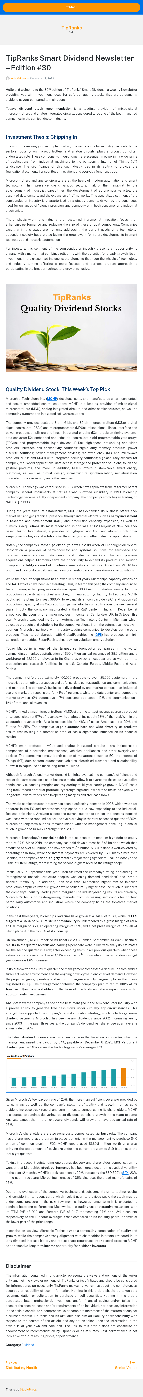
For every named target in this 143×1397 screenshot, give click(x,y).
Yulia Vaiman (19, 78)
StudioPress (28, 1389)
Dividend (27, 1345)
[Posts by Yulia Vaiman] (8, 78)
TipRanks (71, 27)
